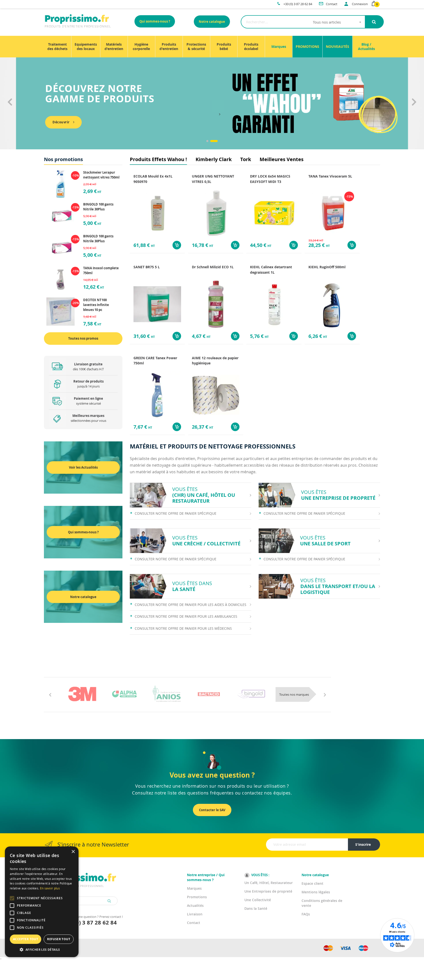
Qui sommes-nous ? (154, 21)
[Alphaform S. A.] (124, 694)
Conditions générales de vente (322, 903)
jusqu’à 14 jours (88, 383)
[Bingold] (251, 694)
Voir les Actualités (83, 467)
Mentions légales (316, 892)
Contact (193, 922)
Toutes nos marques (294, 694)
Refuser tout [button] (58, 939)
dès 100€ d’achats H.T (88, 366)
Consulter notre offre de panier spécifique (175, 513)
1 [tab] (207, 141)
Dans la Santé (255, 908)
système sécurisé (88, 401)
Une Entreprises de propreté (268, 891)
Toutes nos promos (83, 338)
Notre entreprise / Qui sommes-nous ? (206, 877)
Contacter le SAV (212, 810)
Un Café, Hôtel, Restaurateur (268, 882)
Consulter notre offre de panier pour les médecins (183, 628)
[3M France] (82, 694)
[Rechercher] (374, 22)
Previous (9, 106)
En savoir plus (50, 888)
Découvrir (61, 122)
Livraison (194, 914)
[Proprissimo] (58, 2)
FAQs (306, 914)
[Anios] (166, 694)
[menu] (212, 46)
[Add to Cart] (176, 245)
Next (414, 106)
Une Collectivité (257, 900)
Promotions (197, 897)
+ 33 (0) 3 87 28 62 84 (89, 922)
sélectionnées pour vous (88, 418)
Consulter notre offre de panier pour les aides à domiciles (190, 604)
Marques (194, 888)
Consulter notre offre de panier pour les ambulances (186, 616)
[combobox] (303, 22)
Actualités (195, 905)
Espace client (312, 883)
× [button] (73, 852)
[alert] (42, 902)
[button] (42, 949)
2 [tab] (214, 141)
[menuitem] (57, 46)
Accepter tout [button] (25, 939)
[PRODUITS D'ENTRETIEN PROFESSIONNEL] (81, 872)
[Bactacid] (208, 694)
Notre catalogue (212, 21)
